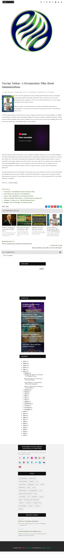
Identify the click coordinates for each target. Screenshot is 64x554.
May (25, 396)
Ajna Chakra (22, 496)
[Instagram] (30, 545)
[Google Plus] (27, 545)
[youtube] (58, 2)
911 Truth (28, 502)
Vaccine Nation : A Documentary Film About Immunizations (53, 229)
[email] (55, 2)
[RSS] (33, 545)
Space (28, 487)
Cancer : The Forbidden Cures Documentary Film (18, 196)
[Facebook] (24, 545)
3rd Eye (41, 496)
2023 (24, 429)
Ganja (33, 487)
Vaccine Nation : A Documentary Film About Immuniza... (33, 383)
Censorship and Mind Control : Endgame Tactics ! (29, 531)
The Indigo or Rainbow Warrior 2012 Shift (30, 325)
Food (35, 493)
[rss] (53, 2)
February (27, 390)
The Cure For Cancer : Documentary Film (23, 228)
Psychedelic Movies (41, 92)
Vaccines (37, 506)
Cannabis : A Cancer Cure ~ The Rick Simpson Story (19, 200)
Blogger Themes (46, 548)
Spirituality (32, 478)
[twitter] (41, 2)
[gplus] (47, 2)
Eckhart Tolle (37, 502)
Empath (21, 509)
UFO (37, 481)
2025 (24, 433)
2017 (24, 419)
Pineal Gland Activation (25, 493)
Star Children (22, 506)
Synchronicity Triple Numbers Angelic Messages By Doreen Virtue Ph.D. (32, 316)
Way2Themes (28, 548)
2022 (24, 427)
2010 (24, 367)
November (27, 407)
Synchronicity (23, 490)
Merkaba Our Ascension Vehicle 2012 (31, 305)
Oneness (31, 481)
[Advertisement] (32, 69)
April (26, 394)
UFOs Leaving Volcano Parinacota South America (33, 387)
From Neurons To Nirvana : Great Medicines (17, 194)
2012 (24, 371)
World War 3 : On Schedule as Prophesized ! (28, 521)
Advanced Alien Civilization (31, 499)
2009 (24, 365)
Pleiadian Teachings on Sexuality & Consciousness (31, 335)
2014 (24, 413)
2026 (24, 435)
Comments (51, 92)
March (26, 392)
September (27, 403)
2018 (24, 421)
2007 (24, 361)
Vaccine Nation (13, 182)
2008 (24, 363)
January (27, 373)
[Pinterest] (43, 545)
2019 (24, 423)
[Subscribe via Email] (37, 545)
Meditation (22, 487)
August (26, 401)
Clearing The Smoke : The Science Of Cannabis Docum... (33, 375)
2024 (24, 431)
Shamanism (31, 484)
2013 (24, 411)
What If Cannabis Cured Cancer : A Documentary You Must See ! (23, 198)
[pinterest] (61, 2)
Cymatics (21, 502)
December (27, 409)
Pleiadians (34, 496)
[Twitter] (20, 545)
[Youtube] (40, 545)
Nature (42, 484)
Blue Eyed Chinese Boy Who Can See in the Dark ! (33, 379)
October (27, 405)
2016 (24, 417)
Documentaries (32, 92)
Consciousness (23, 481)
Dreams (30, 506)
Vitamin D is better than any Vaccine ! (37, 228)
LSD (28, 496)
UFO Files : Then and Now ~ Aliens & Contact (32, 345)
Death (20, 499)
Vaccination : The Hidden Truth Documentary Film (19, 191)
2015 (24, 415)
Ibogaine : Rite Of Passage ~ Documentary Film (18, 202)
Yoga (40, 490)
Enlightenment (33, 490)
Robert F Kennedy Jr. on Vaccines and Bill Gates (8, 229)
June (26, 398)
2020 (24, 425)
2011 (24, 369)
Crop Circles (22, 484)
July (25, 399)
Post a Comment (8, 255)
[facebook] (44, 2)
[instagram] (50, 2)
